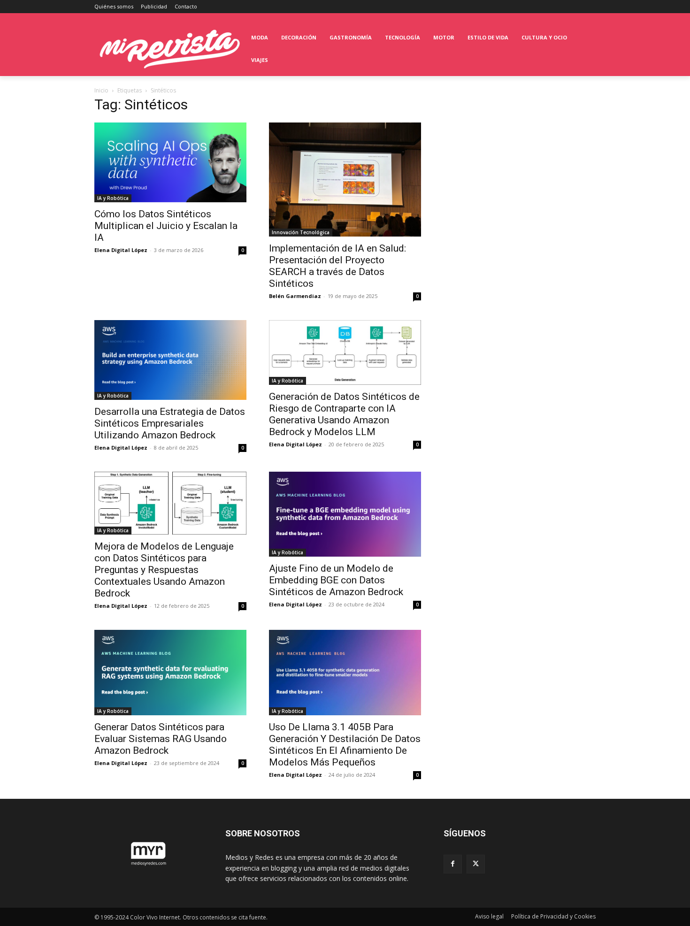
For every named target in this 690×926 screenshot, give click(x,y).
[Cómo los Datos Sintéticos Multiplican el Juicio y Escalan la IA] (170, 162)
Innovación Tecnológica (301, 232)
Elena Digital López (120, 249)
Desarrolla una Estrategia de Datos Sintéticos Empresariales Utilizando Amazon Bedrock (169, 423)
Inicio (101, 90)
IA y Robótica (113, 198)
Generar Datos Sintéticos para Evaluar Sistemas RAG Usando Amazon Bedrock (160, 738)
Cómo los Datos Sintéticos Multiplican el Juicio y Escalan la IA (166, 225)
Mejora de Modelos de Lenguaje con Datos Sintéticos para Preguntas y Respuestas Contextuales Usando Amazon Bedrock (164, 570)
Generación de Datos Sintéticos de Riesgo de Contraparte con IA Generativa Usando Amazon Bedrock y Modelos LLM (344, 414)
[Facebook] (453, 864)
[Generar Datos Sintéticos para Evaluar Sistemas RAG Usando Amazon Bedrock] (170, 672)
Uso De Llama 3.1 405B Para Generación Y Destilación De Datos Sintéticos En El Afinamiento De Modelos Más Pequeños (345, 744)
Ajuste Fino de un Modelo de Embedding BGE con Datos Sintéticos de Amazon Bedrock (336, 580)
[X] (476, 864)
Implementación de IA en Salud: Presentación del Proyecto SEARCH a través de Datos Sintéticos (337, 266)
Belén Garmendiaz (295, 295)
